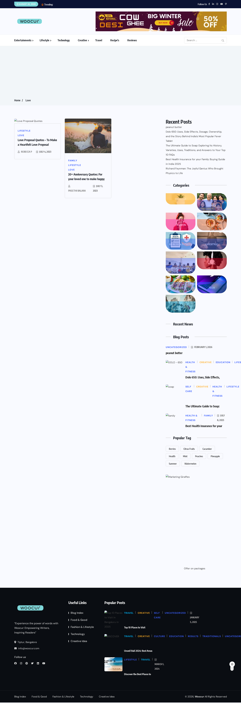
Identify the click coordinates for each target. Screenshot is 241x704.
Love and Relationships (180, 266)
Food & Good (79, 620)
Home (17, 100)
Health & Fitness (181, 244)
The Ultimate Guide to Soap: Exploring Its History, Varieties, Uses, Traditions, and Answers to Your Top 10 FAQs (195, 150)
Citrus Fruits (189, 448)
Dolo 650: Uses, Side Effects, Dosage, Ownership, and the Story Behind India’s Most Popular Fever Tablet (194, 136)
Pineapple (215, 456)
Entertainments (22, 40)
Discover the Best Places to (137, 674)
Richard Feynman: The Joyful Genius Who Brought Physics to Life (194, 171)
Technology (64, 40)
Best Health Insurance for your (203, 426)
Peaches (199, 456)
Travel (98, 40)
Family (212, 205)
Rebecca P (26, 151)
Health (172, 456)
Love (28, 100)
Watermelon (190, 463)
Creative (82, 40)
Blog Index (77, 613)
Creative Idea (79, 641)
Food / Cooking (212, 224)
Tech (212, 287)
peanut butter (174, 127)
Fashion (180, 224)
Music (212, 263)
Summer (173, 463)
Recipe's (180, 287)
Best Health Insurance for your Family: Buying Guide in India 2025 (195, 162)
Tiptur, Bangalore (27, 642)
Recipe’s (114, 40)
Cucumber (207, 448)
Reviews (132, 40)
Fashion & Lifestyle (82, 627)
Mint (185, 456)
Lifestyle (44, 40)
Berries (172, 448)
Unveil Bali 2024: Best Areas (138, 650)
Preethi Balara (77, 190)
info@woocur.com (28, 648)
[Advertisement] (120, 73)
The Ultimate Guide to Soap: (202, 406)
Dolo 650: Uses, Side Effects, (202, 377)
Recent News (183, 324)
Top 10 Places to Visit (134, 627)
